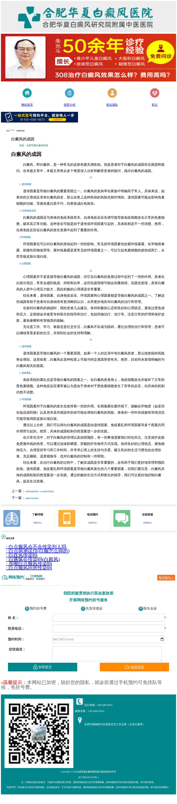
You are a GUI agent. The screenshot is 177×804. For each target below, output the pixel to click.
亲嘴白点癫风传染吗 (29, 563)
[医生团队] (88, 58)
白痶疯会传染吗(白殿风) (33, 559)
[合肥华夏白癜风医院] (39, 121)
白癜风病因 (20, 131)
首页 (8, 131)
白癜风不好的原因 (32, 498)
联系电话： (16, 628)
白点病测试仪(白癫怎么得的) (37, 551)
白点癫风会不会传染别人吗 (36, 546)
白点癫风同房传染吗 (29, 567)
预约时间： (16, 639)
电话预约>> (166, 577)
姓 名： (13, 618)
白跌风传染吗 (21, 555)
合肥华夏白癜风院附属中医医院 (92, 771)
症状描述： (17, 649)
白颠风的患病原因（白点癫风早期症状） (40, 491)
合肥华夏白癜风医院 (37, 145)
